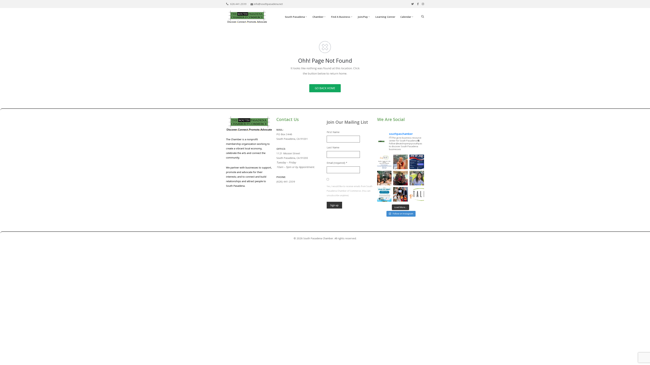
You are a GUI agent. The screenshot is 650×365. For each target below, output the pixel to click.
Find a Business (340, 16)
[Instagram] (423, 4)
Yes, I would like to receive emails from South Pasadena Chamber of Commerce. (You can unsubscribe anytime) (349, 191)
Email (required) (337, 162)
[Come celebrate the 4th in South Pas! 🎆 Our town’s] (416, 162)
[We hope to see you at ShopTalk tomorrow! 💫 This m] (416, 194)
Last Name (333, 147)
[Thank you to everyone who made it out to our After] (400, 162)
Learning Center (385, 16)
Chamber (317, 16)
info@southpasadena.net (268, 4)
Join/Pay (363, 16)
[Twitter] (412, 4)
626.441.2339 (238, 4)
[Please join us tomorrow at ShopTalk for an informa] (384, 162)
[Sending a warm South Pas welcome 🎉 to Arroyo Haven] (400, 194)
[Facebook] (418, 4)
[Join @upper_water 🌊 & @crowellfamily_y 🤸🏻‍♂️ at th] (416, 178)
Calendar (405, 16)
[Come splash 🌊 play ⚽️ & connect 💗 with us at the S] (384, 194)
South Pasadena (295, 16)
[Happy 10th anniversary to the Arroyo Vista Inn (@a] (400, 178)
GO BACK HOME (325, 88)
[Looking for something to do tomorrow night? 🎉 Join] (384, 178)
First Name (333, 132)
